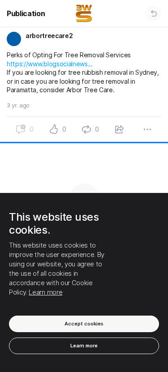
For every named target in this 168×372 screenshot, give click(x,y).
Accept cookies (84, 324)
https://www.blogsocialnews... (50, 64)
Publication (26, 13)
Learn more (45, 292)
